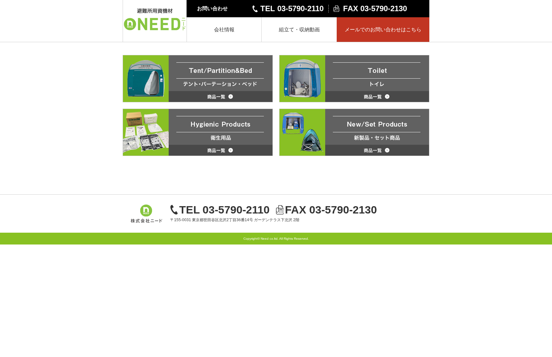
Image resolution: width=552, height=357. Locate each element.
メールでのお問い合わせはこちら (383, 29)
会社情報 (224, 29)
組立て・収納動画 (299, 29)
